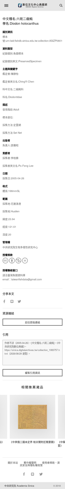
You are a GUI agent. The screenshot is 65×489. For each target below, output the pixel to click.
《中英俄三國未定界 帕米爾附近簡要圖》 (33, 442)
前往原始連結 (32, 322)
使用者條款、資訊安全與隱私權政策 (40, 464)
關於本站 (13, 462)
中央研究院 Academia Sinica (19, 485)
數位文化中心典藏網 (32, 5)
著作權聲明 (30, 462)
